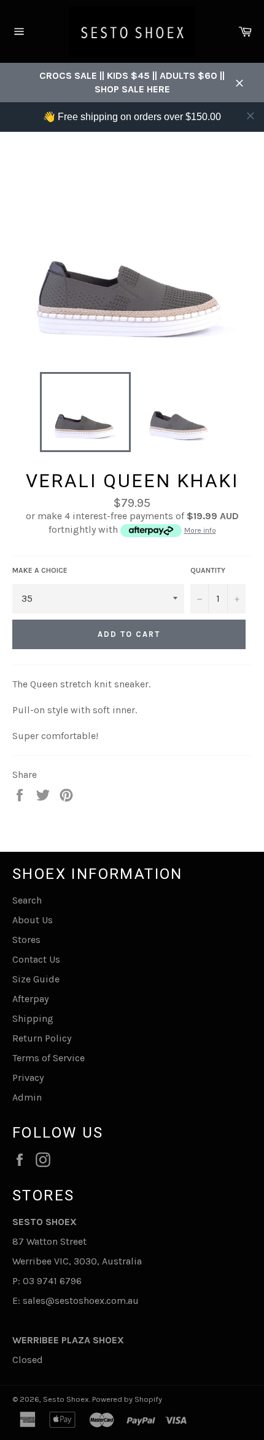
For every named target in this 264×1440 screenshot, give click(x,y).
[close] (250, 116)
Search (27, 900)
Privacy (28, 1077)
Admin (27, 1097)
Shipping (32, 1018)
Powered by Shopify (127, 1399)
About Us (32, 920)
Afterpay (30, 999)
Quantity (207, 570)
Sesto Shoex (66, 1399)
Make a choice (40, 570)
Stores (26, 939)
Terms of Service (48, 1058)
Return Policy (41, 1038)
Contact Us (36, 959)
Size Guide (36, 979)
